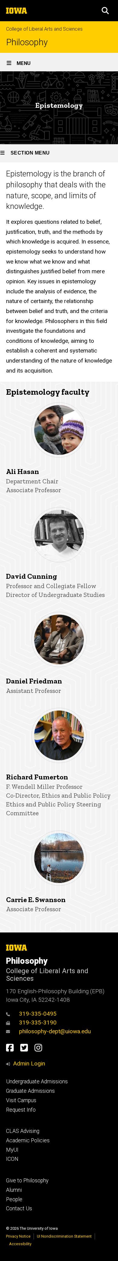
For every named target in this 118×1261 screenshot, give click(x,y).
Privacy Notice (18, 1236)
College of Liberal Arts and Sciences (44, 29)
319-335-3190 (38, 1022)
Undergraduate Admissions (37, 1082)
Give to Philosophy (27, 1181)
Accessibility (20, 1244)
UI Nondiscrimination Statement (64, 1236)
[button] (105, 10)
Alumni (14, 1190)
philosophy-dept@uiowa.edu (55, 1031)
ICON (12, 1159)
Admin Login (29, 1063)
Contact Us (19, 1208)
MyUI (12, 1150)
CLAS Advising (22, 1131)
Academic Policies (28, 1140)
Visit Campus (21, 1100)
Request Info (21, 1110)
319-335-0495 (38, 1013)
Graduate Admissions (30, 1091)
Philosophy (27, 42)
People (14, 1199)
